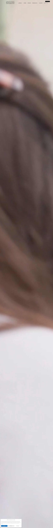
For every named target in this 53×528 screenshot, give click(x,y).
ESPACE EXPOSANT (48, 1)
